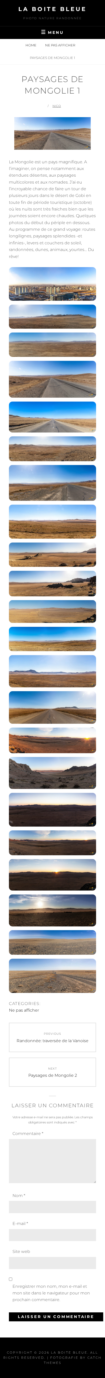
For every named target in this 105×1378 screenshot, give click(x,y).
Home (31, 45)
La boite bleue (52, 9)
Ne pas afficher (60, 45)
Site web (21, 1251)
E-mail (20, 1223)
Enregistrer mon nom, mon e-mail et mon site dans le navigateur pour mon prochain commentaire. (51, 1293)
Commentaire (27, 1133)
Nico (56, 106)
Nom (18, 1195)
